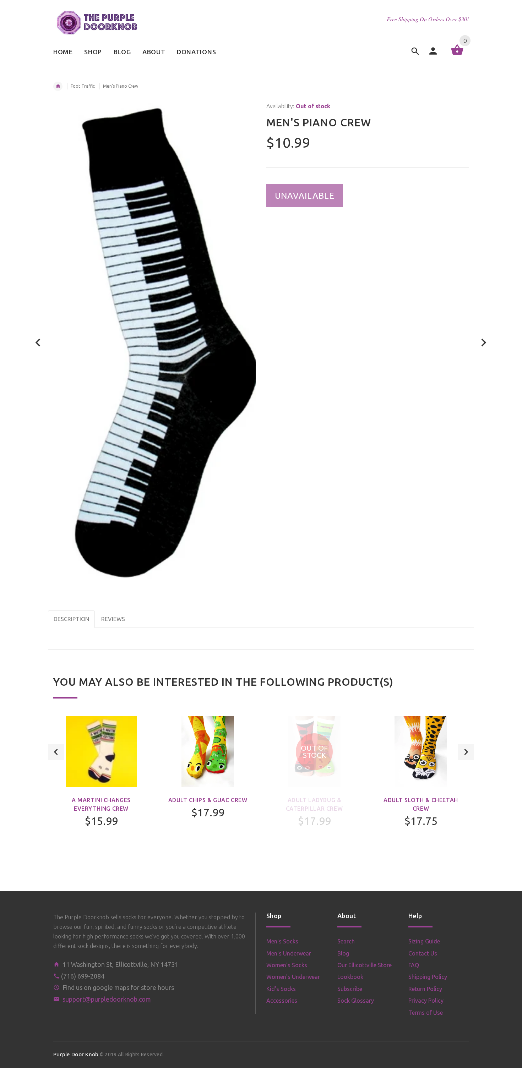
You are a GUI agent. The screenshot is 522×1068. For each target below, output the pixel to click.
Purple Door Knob (75, 1054)
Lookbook (350, 977)
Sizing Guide (424, 941)
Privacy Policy (426, 1000)
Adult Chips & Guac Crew (208, 800)
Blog (343, 953)
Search (346, 941)
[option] (101, 790)
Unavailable (305, 196)
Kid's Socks (281, 989)
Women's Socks (286, 965)
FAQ (413, 965)
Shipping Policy (427, 977)
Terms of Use (425, 1012)
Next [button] (466, 752)
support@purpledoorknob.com (106, 999)
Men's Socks (282, 941)
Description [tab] (71, 619)
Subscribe (349, 989)
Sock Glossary (355, 1000)
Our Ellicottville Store (364, 965)
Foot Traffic (83, 86)
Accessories (281, 1000)
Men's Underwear (288, 953)
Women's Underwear (293, 977)
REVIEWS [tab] (113, 619)
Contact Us (422, 953)
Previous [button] (56, 752)
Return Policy (425, 989)
